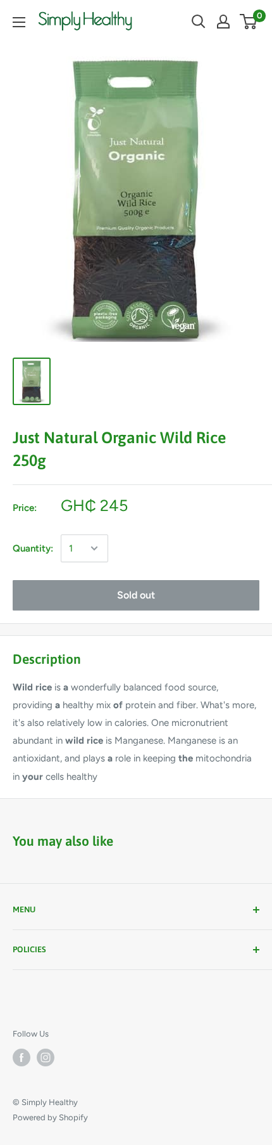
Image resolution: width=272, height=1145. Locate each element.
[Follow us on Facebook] (21, 1057)
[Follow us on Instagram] (45, 1057)
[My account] (223, 22)
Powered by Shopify (50, 1117)
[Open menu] (19, 22)
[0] (249, 21)
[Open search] (199, 22)
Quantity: (33, 548)
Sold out (136, 595)
